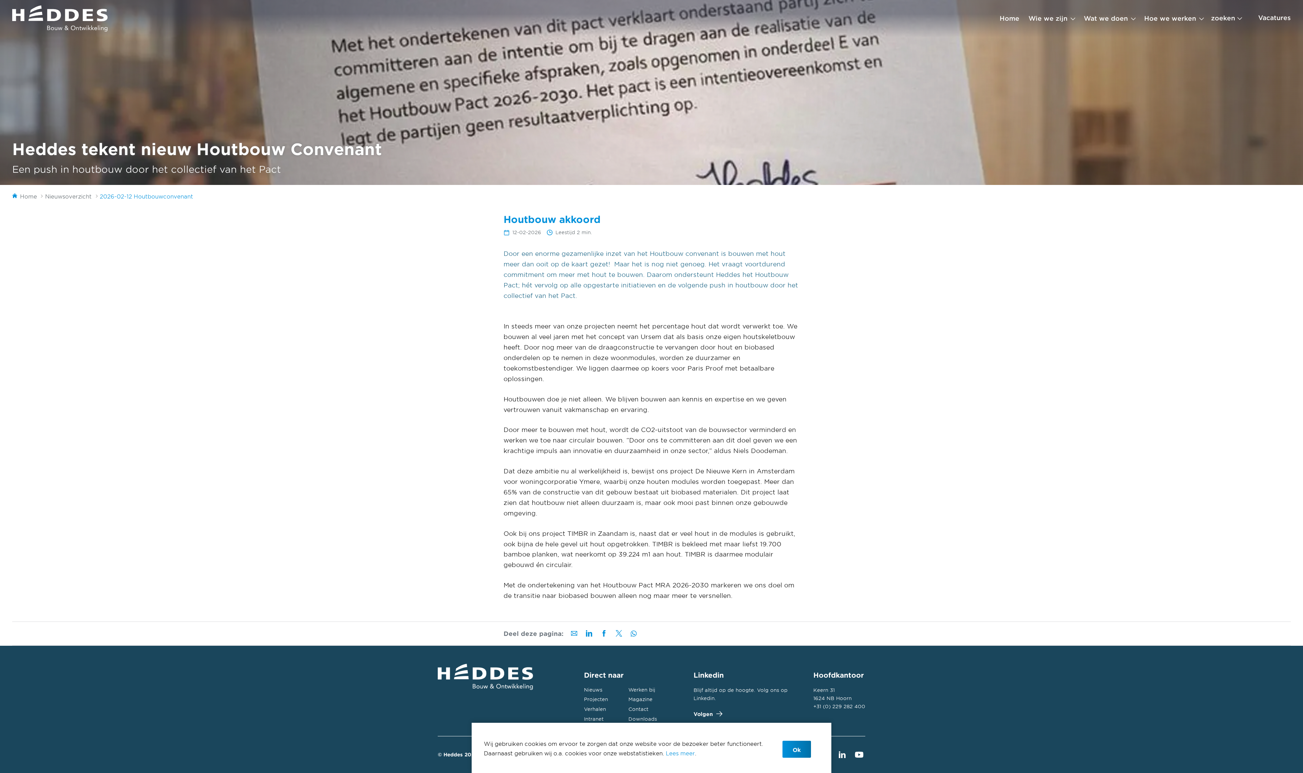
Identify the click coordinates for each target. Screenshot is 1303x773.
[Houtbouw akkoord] (59, 18)
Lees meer (680, 753)
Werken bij (641, 690)
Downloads (642, 719)
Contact (638, 709)
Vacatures (1274, 17)
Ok (797, 749)
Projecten (596, 699)
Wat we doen (1106, 18)
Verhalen (595, 709)
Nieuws (593, 690)
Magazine (640, 699)
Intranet (594, 719)
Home (1009, 18)
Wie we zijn (1048, 18)
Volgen (703, 714)
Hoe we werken (1170, 18)
